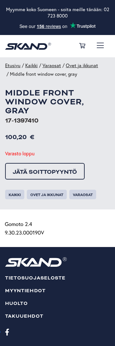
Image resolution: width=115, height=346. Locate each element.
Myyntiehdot (25, 291)
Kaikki (31, 65)
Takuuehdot (24, 316)
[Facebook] (7, 331)
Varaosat (51, 65)
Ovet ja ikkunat (82, 65)
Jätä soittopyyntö (45, 172)
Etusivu (12, 65)
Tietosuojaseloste (35, 278)
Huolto (16, 303)
